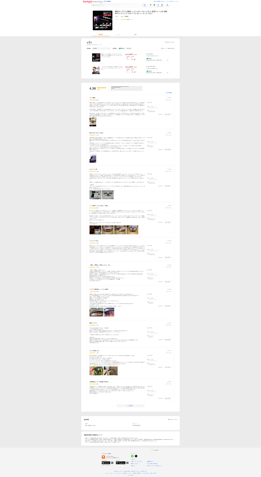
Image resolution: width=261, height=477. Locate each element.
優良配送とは (150, 461)
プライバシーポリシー (109, 473)
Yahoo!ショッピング (118, 471)
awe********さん (168, 99)
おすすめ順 (169, 92)
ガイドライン (129, 473)
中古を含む (128, 48)
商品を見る (94, 425)
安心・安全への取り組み (152, 463)
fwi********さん (168, 267)
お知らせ (133, 465)
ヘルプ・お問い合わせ (145, 473)
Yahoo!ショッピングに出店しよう (168, 1)
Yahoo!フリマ (144, 471)
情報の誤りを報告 (173, 419)
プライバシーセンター (118, 473)
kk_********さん (168, 135)
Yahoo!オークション (135, 471)
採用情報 (138, 473)
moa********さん (168, 171)
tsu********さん (168, 383)
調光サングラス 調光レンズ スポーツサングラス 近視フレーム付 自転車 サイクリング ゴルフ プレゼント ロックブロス (111, 55)
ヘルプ (177, 1)
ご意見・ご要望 (153, 473)
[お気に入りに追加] (167, 60)
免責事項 (134, 473)
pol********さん (168, 352)
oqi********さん (168, 325)
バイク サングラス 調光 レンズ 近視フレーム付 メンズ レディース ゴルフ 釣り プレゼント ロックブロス (112, 68)
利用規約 (124, 473)
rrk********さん (168, 291)
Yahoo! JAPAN (157, 1)
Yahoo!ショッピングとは (136, 461)
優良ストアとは (134, 463)
